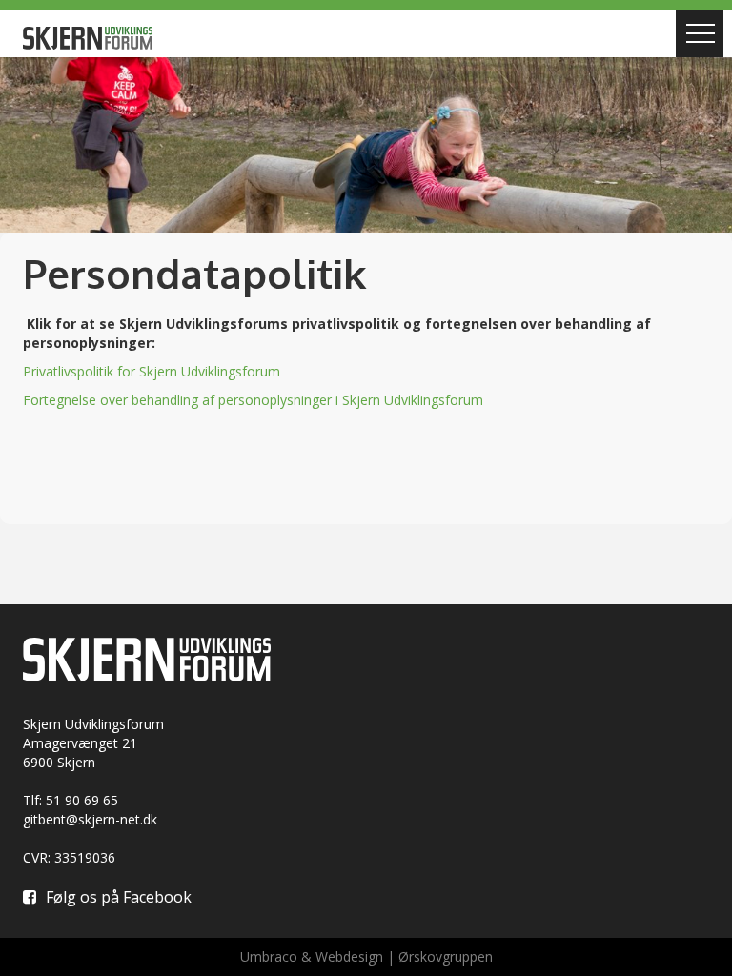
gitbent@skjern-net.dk (90, 819)
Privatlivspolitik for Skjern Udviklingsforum (151, 371)
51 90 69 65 (82, 800)
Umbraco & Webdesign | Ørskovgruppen (366, 956)
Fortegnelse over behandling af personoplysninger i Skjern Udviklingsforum (253, 400)
